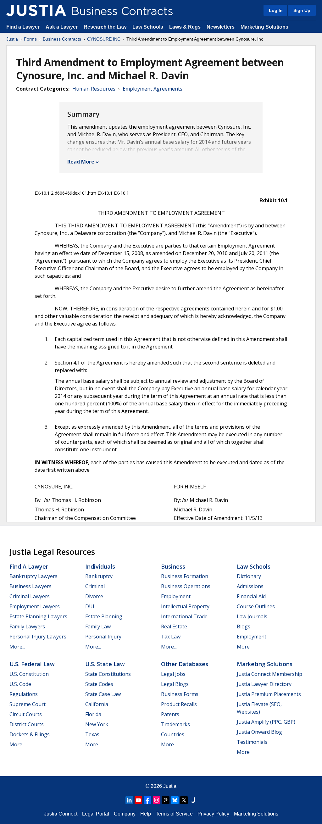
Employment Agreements (152, 88)
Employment (176, 596)
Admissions (250, 586)
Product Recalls (179, 704)
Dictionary (249, 576)
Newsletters (221, 27)
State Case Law (103, 694)
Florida (93, 714)
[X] (184, 800)
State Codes (99, 684)
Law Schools (147, 27)
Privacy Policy (213, 813)
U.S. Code (20, 684)
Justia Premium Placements (269, 694)
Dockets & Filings (29, 734)
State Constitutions (108, 674)
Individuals (100, 566)
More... (17, 646)
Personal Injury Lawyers (37, 636)
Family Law (98, 626)
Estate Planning (103, 616)
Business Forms (179, 694)
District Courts (26, 724)
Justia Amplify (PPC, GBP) (266, 721)
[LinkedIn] (129, 800)
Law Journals (252, 616)
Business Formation (184, 576)
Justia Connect (60, 813)
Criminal (95, 586)
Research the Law (105, 27)
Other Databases (184, 664)
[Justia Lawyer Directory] (193, 800)
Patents (170, 714)
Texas (92, 734)
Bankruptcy (99, 576)
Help (145, 813)
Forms (30, 39)
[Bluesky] (175, 800)
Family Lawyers (27, 626)
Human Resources (93, 88)
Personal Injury (103, 636)
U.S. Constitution (29, 674)
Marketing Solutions (264, 27)
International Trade (184, 616)
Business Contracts (62, 39)
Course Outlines (256, 606)
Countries (172, 734)
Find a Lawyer (23, 27)
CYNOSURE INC (103, 39)
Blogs (243, 626)
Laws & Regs (185, 27)
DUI (89, 606)
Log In (276, 10)
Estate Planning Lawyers (38, 616)
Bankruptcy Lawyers (33, 576)
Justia (12, 39)
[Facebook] (147, 800)
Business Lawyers (30, 586)
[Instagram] (156, 800)
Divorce (94, 596)
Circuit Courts (25, 714)
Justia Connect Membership (269, 674)
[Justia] (36, 10)
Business (173, 566)
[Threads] (165, 800)
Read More (80, 161)
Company (125, 813)
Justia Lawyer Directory (264, 684)
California (96, 704)
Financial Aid (251, 596)
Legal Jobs (173, 674)
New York (96, 724)
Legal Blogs (175, 684)
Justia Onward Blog (259, 731)
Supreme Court (27, 704)
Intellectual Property (185, 606)
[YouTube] (138, 800)
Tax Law (170, 636)
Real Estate (174, 626)
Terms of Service (174, 813)
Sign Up (301, 10)
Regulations (23, 694)
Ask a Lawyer (62, 27)
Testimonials (252, 741)
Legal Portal (95, 813)
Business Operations (185, 586)
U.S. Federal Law (32, 664)
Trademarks (175, 724)
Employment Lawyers (34, 606)
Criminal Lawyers (29, 596)
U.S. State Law (105, 664)
